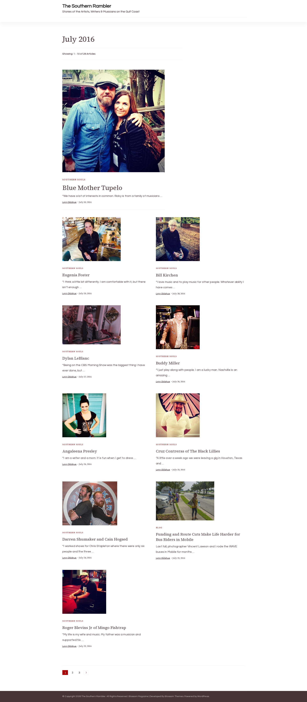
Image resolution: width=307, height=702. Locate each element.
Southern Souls (74, 179)
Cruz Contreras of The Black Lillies (188, 451)
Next (86, 672)
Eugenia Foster (76, 275)
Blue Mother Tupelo (92, 187)
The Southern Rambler (86, 6)
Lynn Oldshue (69, 202)
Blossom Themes (174, 696)
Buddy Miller (168, 363)
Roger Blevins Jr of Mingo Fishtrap (94, 627)
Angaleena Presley (79, 451)
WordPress (203, 696)
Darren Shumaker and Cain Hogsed (95, 539)
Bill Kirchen (167, 275)
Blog (159, 527)
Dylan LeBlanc (75, 358)
